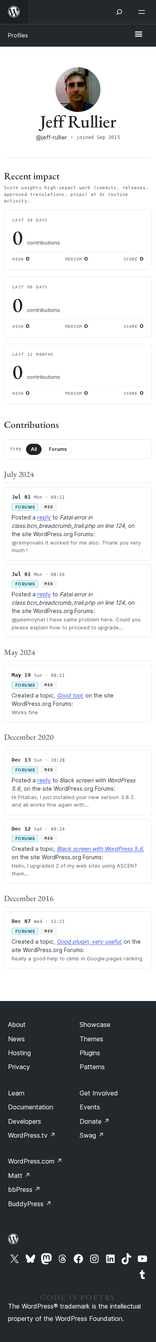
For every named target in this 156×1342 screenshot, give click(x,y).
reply (44, 517)
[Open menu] (143, 12)
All (34, 449)
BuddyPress (30, 1204)
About (17, 1025)
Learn (16, 1093)
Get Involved (99, 1093)
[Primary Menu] (138, 35)
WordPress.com (35, 1161)
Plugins (90, 1053)
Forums (58, 449)
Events (90, 1107)
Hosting (19, 1053)
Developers (24, 1121)
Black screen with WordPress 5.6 (100, 848)
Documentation (30, 1107)
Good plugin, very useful (88, 941)
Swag (92, 1135)
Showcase (95, 1025)
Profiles (18, 35)
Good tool (69, 695)
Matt (19, 1175)
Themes (91, 1039)
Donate (95, 1121)
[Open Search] (119, 12)
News (16, 1039)
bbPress (24, 1189)
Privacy (19, 1067)
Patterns (92, 1067)
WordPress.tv (32, 1135)
